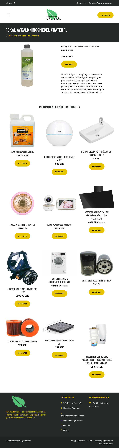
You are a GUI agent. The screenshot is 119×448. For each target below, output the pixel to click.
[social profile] (14, 3)
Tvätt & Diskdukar (92, 46)
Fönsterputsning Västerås (72, 415)
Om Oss (66, 425)
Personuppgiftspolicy (103, 440)
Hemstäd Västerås (71, 408)
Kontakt (81, 440)
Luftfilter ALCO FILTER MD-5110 (22, 341)
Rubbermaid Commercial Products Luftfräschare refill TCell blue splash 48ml (96, 359)
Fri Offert (105, 15)
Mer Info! (69, 64)
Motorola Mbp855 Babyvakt (59, 224)
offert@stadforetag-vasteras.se (100, 3)
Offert (66, 430)
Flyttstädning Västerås (73, 420)
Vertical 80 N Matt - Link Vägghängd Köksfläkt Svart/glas (97, 215)
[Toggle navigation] (8, 15)
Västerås (82, 3)
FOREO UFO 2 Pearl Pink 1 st (22, 224)
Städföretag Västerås (72, 403)
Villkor (89, 440)
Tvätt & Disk (77, 46)
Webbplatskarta (106, 443)
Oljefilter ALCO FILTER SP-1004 (96, 280)
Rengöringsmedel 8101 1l (22, 151)
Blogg (73, 440)
